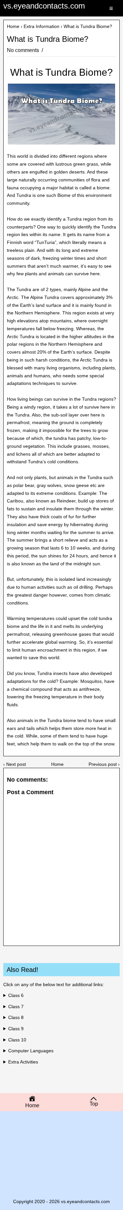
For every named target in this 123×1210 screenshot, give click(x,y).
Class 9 (16, 1028)
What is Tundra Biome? (47, 39)
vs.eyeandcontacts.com (44, 5)
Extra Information (41, 26)
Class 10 (17, 1039)
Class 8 (16, 1017)
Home (13, 26)
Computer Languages (30, 1050)
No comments (23, 50)
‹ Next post (14, 764)
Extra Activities (23, 1061)
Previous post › (104, 764)
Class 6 (16, 995)
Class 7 (16, 1006)
